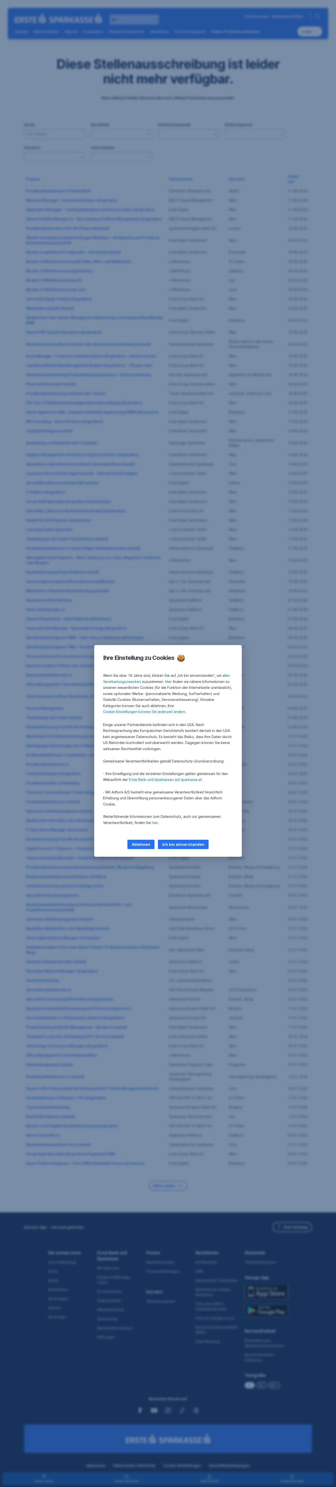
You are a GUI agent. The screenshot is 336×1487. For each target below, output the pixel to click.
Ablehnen (141, 844)
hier (155, 823)
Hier (168, 682)
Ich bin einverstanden (183, 844)
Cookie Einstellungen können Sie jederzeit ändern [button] (144, 712)
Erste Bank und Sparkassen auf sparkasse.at (165, 779)
